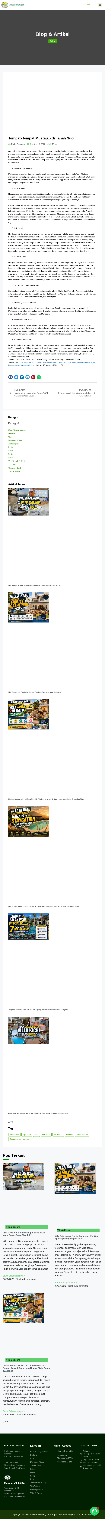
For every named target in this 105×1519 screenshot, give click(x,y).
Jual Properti (13, 444)
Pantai (11, 451)
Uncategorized (14, 468)
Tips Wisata (13, 464)
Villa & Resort (14, 471)
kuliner (11, 447)
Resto (10, 458)
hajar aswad (14, 1135)
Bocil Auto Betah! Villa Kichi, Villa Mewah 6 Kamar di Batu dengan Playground (38, 1114)
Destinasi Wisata (15, 440)
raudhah (69, 1135)
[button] (88, 5)
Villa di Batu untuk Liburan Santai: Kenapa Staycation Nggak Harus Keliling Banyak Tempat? (44, 906)
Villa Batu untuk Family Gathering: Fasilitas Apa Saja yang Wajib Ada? (35, 692)
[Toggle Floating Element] (94, 1511)
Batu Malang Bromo (17, 430)
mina (36, 1135)
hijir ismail (27, 1135)
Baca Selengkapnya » (14, 1275)
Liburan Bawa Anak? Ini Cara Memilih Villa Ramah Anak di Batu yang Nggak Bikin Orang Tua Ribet (46, 799)
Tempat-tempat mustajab (19, 1139)
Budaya (11, 433)
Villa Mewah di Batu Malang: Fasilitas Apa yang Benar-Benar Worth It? (35, 585)
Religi (52, 41)
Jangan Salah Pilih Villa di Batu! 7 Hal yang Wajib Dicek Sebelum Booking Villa (38, 1010)
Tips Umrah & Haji (16, 461)
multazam (46, 1135)
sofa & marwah (82, 1135)
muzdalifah (58, 1135)
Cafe (10, 437)
